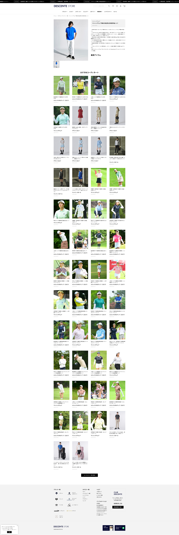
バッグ (84, 497)
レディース (77, 11)
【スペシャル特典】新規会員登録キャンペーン (87, 1)
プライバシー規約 (6, 529)
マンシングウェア (96, 21)
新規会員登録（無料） (118, 507)
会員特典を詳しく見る (118, 503)
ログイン (120, 6)
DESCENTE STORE (64, 6)
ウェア (84, 491)
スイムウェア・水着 (86, 493)
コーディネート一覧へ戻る (89, 475)
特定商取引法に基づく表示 (102, 507)
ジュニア (85, 11)
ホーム (55, 15)
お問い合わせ (99, 497)
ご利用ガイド (99, 491)
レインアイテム (85, 495)
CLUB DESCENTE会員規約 (102, 508)
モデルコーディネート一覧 (63, 15)
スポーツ (92, 11)
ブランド (64, 11)
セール (115, 11)
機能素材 (99, 11)
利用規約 (98, 503)
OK (9, 532)
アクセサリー (85, 498)
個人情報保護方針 (100, 505)
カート (123, 6)
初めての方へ (99, 493)
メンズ (70, 11)
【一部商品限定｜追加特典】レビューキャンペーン (54, 1)
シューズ (84, 500)
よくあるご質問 (100, 495)
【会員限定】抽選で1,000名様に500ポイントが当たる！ (19, 1)
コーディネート (108, 11)
